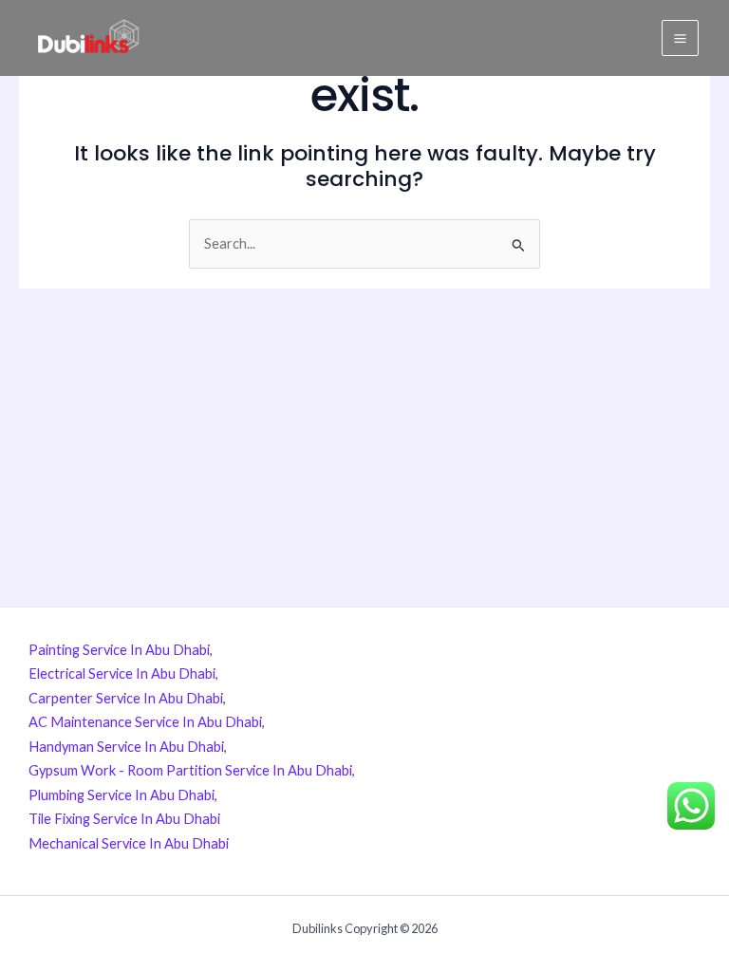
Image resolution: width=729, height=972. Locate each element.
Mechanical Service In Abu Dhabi (128, 843)
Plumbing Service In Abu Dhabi (121, 795)
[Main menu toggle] (680, 38)
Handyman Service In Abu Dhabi (126, 746)
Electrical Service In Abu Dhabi (121, 673)
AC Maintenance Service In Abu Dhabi (145, 722)
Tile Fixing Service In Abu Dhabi (124, 819)
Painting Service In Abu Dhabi (119, 650)
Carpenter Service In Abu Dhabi (125, 698)
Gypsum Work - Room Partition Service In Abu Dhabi (190, 770)
